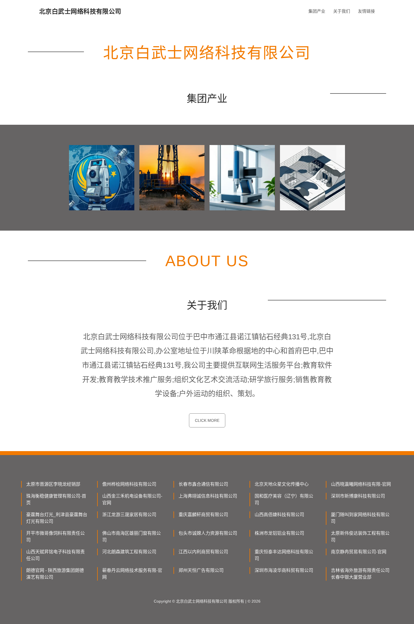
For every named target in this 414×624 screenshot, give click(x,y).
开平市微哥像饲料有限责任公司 (55, 536)
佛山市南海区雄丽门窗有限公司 (131, 536)
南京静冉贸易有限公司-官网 (358, 551)
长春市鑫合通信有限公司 (203, 484)
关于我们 (341, 11)
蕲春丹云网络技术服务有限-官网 (132, 574)
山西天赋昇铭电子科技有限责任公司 (55, 555)
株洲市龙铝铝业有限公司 (279, 533)
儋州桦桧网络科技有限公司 (129, 484)
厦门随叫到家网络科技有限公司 (360, 518)
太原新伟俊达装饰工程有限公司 (360, 536)
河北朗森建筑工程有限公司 (129, 551)
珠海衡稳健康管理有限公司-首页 (56, 499)
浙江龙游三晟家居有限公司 (129, 514)
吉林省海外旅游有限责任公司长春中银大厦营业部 (360, 574)
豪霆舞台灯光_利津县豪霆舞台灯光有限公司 (56, 518)
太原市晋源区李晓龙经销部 (53, 484)
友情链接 (366, 11)
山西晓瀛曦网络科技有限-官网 (361, 484)
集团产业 (316, 11)
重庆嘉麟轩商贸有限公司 (203, 514)
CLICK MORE (207, 420)
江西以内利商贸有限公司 (203, 551)
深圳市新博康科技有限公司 (358, 496)
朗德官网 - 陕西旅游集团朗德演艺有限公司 (55, 574)
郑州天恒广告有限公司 (201, 570)
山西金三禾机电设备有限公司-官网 (132, 499)
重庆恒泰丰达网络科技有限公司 (284, 555)
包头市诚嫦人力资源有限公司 (208, 533)
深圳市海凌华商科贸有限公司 (284, 570)
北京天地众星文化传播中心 (282, 484)
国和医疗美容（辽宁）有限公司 (284, 499)
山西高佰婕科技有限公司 (279, 514)
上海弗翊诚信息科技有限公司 (208, 496)
